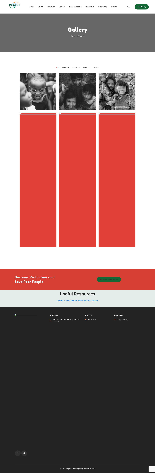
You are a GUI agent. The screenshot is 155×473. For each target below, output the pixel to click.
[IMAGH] (14, 5)
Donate (114, 7)
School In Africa (38, 96)
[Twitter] (24, 453)
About (40, 7)
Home (32, 7)
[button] (109, 279)
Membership (102, 7)
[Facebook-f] (18, 453)
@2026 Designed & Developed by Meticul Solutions (77, 469)
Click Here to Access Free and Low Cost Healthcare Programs (77, 300)
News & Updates (75, 7)
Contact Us (90, 7)
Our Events (51, 7)
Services (62, 7)
